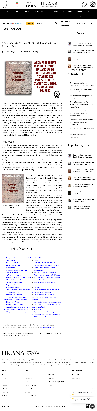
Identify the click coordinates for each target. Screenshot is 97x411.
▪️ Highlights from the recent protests (17, 277)
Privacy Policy (76, 378)
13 (26, 333)
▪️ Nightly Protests (11, 285)
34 (11, 336)
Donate (30, 23)
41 (27, 336)
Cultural (27, 382)
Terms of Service (77, 375)
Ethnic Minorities (30, 385)
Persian (19, 6)
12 (24, 333)
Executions (28, 378)
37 (18, 336)
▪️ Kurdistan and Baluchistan (14, 304)
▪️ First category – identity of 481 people (46, 275)
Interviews (39, 12)
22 (44, 333)
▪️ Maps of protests (11, 263)
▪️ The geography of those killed (44, 272)
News (16, 12)
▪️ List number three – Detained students (46, 302)
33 (9, 336)
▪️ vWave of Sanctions (12, 275)
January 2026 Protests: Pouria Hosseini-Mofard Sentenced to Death (81, 208)
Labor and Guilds (30, 389)
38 (20, 336)
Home (6, 12)
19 (38, 333)
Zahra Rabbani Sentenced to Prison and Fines (83, 200)
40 (25, 336)
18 (36, 333)
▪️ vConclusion (9, 268)
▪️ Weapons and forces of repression (17, 312)
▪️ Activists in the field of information (45, 265)
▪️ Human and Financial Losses (43, 268)
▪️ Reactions (36, 309)
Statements (67, 12)
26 (53, 333)
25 (51, 333)
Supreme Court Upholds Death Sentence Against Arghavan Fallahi (82, 44)
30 (2, 336)
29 (60, 333)
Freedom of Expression (56, 382)
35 (13, 336)
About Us (79, 14)
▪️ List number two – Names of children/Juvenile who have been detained (44, 297)
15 (30, 333)
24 (49, 333)
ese (24, 258)
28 (58, 333)
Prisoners (28, 392)
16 (32, 333)
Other (50, 385)
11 (22, 333)
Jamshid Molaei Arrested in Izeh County (83, 193)
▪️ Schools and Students (13, 295)
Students (51, 375)
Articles (26, 12)
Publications (53, 12)
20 (40, 333)
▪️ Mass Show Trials (11, 302)
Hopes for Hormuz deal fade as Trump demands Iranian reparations (81, 122)
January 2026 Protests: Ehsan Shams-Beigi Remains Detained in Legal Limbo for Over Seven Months (84, 186)
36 (16, 336)
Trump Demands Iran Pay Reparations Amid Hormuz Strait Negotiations (81, 104)
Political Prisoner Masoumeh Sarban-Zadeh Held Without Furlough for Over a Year (83, 52)
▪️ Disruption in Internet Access (43, 263)
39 (22, 336)
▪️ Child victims (37, 270)
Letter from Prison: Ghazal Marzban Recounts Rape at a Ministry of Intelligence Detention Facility (83, 66)
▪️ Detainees (36, 287)
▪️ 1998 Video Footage (40, 317)
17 (34, 333)
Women (51, 378)
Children (27, 375)
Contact (90, 12)
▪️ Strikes (35, 260)
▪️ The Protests (10, 260)
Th (21, 258)
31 (4, 336)
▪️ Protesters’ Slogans (12, 265)
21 (42, 333)
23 (47, 333)
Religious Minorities (31, 396)
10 (20, 333)
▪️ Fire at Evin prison (11, 287)
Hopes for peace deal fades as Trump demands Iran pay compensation (81, 113)
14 (28, 333)
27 (56, 333)
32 (7, 336)
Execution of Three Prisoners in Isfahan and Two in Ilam (83, 59)
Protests (28, 258)
